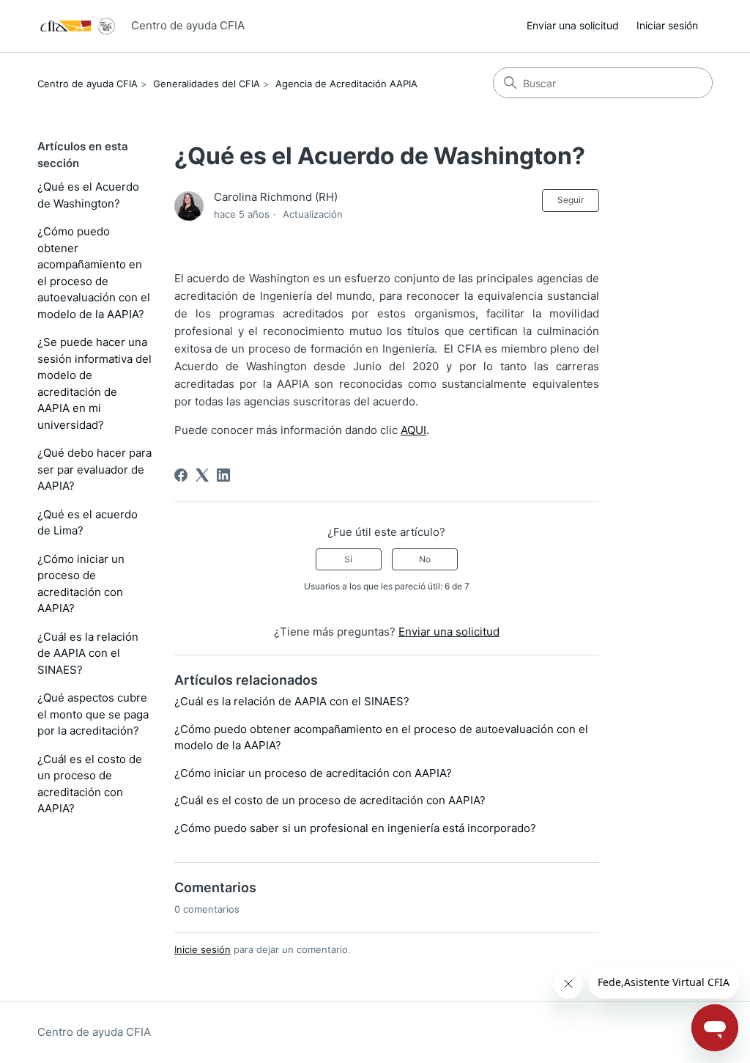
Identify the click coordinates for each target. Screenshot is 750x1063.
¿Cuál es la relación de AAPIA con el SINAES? (87, 653)
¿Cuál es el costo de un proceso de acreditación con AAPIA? (89, 784)
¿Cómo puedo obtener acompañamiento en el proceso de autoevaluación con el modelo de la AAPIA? (93, 272)
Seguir (570, 199)
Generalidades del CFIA (206, 83)
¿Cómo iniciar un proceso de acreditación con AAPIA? (81, 584)
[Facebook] (181, 475)
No (425, 558)
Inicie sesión (202, 949)
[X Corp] (202, 475)
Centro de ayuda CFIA (87, 83)
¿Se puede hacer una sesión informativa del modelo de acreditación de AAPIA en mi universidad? (94, 383)
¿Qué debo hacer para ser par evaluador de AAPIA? (94, 469)
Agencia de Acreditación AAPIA (346, 83)
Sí (348, 558)
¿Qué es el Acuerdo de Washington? (88, 195)
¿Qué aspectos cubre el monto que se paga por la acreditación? (93, 714)
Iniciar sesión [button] (667, 25)
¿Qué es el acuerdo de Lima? (87, 522)
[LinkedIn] (223, 475)
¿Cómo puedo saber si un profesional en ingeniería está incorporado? (355, 828)
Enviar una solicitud (573, 25)
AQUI (413, 430)
